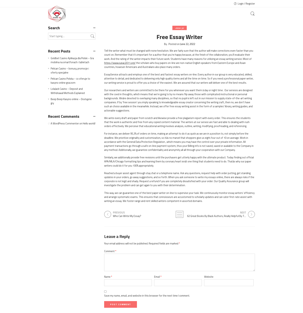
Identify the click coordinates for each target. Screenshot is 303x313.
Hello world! (89, 123)
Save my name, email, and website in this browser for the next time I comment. (147, 296)
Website (208, 277)
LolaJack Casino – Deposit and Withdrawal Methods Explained (68, 90)
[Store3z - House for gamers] (57, 14)
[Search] (252, 13)
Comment (110, 251)
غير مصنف (179, 28)
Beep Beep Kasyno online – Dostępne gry (71, 101)
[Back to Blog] (179, 214)
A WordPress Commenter (65, 123)
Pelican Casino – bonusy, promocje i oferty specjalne (70, 70)
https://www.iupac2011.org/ (120, 63)
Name (108, 277)
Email (157, 277)
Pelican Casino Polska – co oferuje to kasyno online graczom (70, 80)
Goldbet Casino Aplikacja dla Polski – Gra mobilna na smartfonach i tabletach (72, 60)
